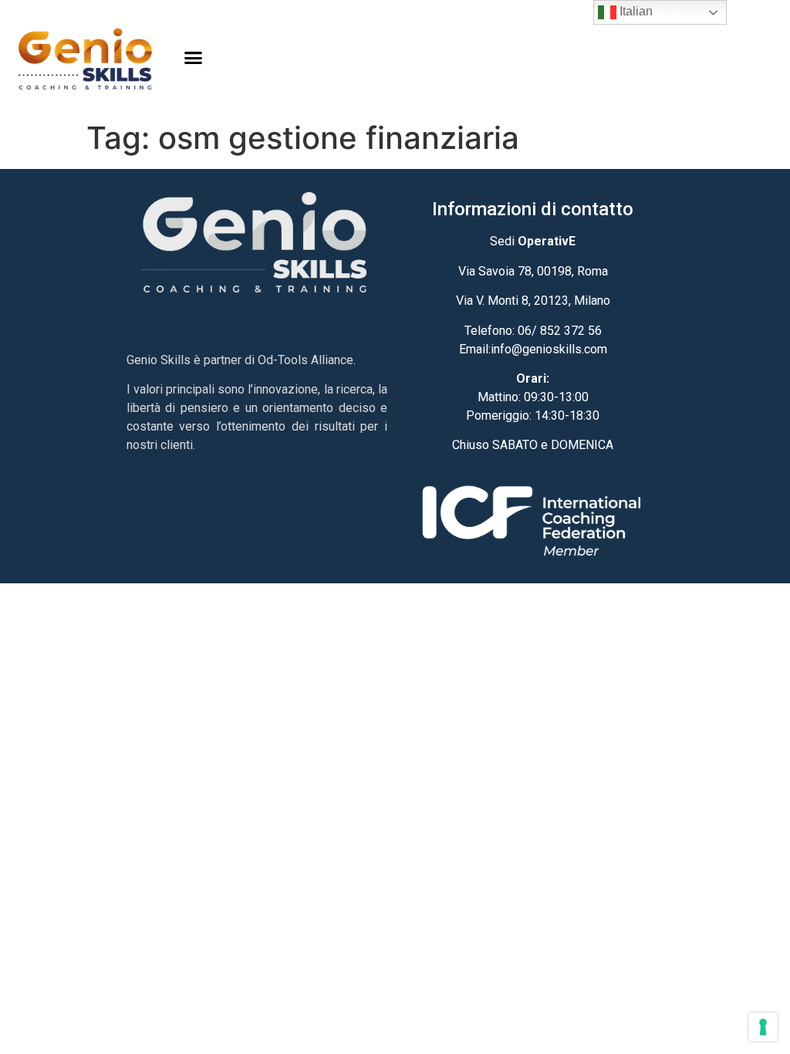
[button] (193, 58)
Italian (634, 11)
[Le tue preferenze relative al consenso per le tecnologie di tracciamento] (763, 1027)
